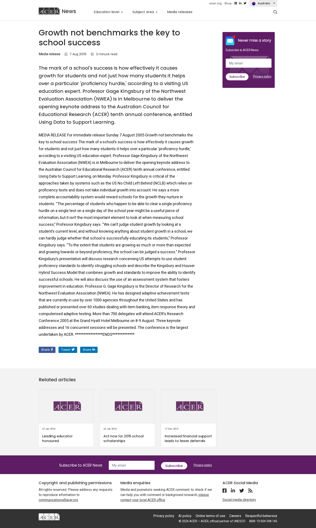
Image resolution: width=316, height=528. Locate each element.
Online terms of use (210, 516)
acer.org (215, 3)
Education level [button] (107, 11)
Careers (235, 516)
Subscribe (237, 77)
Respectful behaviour (261, 516)
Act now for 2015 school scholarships (123, 438)
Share (45, 350)
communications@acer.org (58, 500)
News (69, 11)
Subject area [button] (143, 11)
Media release (49, 54)
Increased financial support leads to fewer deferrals (188, 438)
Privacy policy (262, 76)
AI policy (185, 516)
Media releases (182, 11)
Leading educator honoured (57, 438)
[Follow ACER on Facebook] (236, 3)
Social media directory (239, 500)
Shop (228, 3)
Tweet (66, 350)
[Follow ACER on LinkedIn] (240, 3)
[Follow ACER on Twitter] (245, 3)
